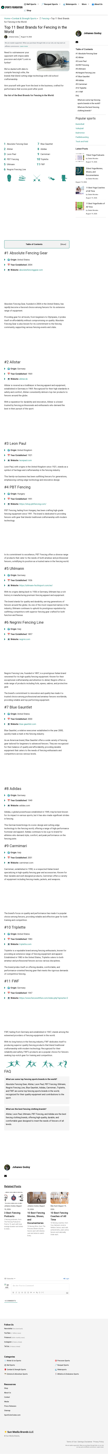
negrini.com (24, 639)
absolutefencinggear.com (31, 270)
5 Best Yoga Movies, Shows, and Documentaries (94, 171)
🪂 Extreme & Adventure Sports (16, 1374)
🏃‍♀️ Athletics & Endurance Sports (67, 1374)
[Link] (36, 1292)
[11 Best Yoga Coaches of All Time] (80, 191)
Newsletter (8, 1329)
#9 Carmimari (81, 84)
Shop (6, 1388)
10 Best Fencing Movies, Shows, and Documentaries (36, 1217)
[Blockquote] (31, 1292)
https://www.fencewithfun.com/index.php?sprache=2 (43, 998)
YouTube (7, 1333)
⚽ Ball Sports (30, 4)
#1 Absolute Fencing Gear (86, 53)
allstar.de (23, 379)
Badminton (80, 133)
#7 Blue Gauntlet (83, 76)
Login (67, 1278)
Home (7, 18)
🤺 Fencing (43, 18)
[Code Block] (33, 1292)
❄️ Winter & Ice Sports (12, 1361)
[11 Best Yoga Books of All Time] (80, 206)
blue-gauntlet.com (27, 724)
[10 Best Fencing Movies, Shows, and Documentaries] (36, 1202)
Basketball (80, 124)
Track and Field (82, 141)
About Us (7, 1393)
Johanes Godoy (21, 1167)
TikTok (6, 1346)
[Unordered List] (28, 1292)
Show (63, 244)
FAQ (77, 95)
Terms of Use (72, 1442)
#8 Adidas (80, 80)
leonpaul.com (25, 460)
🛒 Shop (27, 10)
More (84, 4)
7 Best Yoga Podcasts (95, 155)
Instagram (8, 1342)
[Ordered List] (25, 1292)
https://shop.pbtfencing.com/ (32, 504)
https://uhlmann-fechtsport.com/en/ (36, 585)
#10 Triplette (81, 88)
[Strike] (22, 1292)
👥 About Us (97, 4)
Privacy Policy (98, 1442)
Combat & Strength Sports (24, 18)
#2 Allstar (80, 57)
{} (39, 1292)
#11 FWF (79, 92)
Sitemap (7, 1411)
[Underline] (19, 1292)
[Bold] (13, 1292)
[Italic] (16, 1292)
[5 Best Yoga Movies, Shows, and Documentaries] (80, 171)
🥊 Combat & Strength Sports (15, 1370)
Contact (7, 1397)
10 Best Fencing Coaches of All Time (59, 1216)
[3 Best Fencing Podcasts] (13, 1202)
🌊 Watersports (70, 4)
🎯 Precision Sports (62, 1361)
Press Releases (10, 1406)
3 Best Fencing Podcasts (12, 1214)
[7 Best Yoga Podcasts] (80, 158)
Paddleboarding (82, 137)
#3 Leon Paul (81, 61)
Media (6, 1402)
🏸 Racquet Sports (49, 4)
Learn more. (24, 46)
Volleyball (80, 128)
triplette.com (25, 944)
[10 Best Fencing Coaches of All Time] (60, 1202)
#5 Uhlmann (81, 69)
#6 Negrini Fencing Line (85, 73)
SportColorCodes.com (12, 1415)
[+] (42, 1292)
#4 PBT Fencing (82, 65)
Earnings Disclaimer (85, 1442)
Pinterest (7, 1337)
